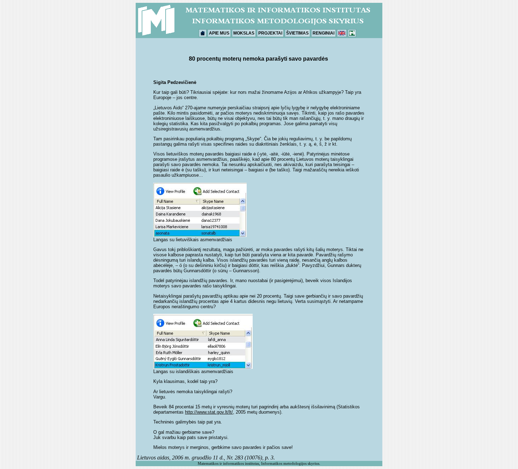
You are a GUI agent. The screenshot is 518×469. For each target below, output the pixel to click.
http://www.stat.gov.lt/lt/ (209, 412)
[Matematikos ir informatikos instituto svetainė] (352, 33)
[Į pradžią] (202, 33)
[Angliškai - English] (342, 33)
